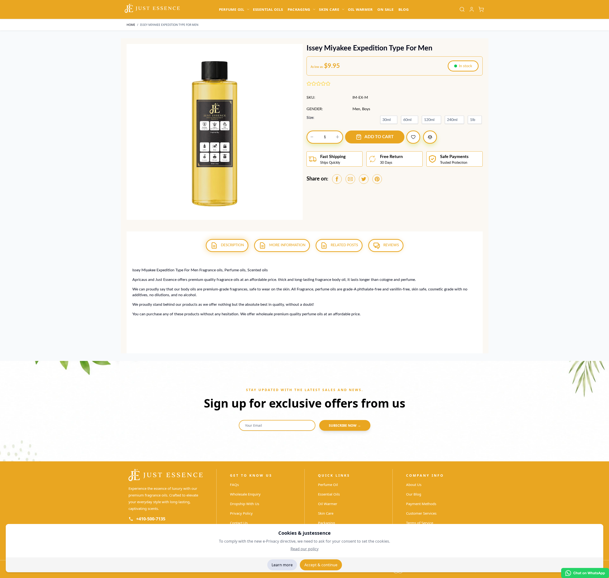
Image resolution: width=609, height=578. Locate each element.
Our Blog (413, 494)
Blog (403, 9)
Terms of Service (419, 522)
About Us (413, 484)
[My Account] (471, 9)
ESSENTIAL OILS (268, 9)
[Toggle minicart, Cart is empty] (481, 9)
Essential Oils (329, 494)
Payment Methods (421, 503)
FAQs (234, 484)
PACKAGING (299, 9)
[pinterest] (377, 179)
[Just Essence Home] (166, 475)
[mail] (350, 179)
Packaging (326, 522)
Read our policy (304, 548)
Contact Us (239, 522)
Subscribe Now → (345, 425)
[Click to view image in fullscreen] (215, 132)
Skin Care (325, 513)
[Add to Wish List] (413, 137)
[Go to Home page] (152, 8)
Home (131, 25)
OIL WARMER (360, 9)
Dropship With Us (244, 503)
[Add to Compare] (430, 137)
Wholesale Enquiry (245, 494)
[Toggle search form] (462, 9)
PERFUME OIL (231, 9)
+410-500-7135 (150, 519)
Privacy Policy (241, 513)
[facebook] (337, 179)
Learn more (282, 564)
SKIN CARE (329, 9)
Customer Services (421, 513)
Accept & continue (320, 564)
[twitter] (364, 179)
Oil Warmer (327, 503)
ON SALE (385, 9)
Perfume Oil (328, 484)
